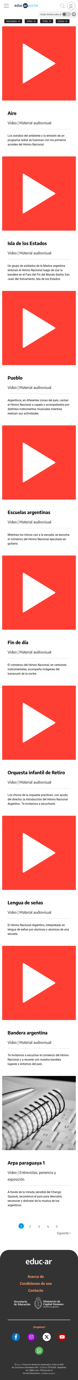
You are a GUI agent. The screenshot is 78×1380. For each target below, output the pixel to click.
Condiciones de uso (36, 1283)
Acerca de (36, 1276)
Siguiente (64, 1233)
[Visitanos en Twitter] (47, 1337)
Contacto (35, 1290)
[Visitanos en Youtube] (62, 1337)
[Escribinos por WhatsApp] (39, 1351)
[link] (71, 6)
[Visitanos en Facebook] (16, 1337)
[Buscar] (62, 6)
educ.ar (19, 1365)
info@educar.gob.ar (48, 1373)
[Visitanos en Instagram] (31, 1337)
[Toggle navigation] (3, 2)
